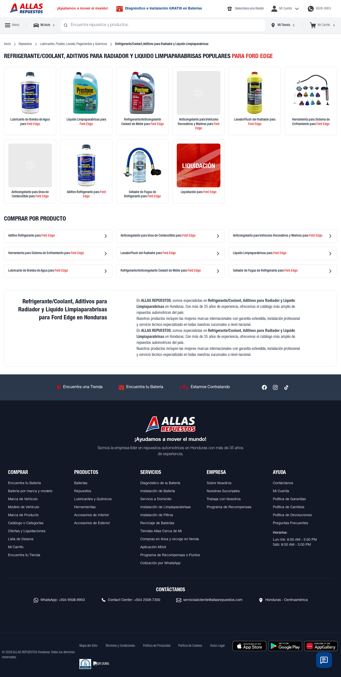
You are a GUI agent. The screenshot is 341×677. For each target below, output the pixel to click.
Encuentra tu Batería (24, 483)
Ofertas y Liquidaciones (26, 531)
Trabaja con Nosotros (224, 499)
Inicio (7, 44)
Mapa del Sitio (88, 646)
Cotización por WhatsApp (160, 563)
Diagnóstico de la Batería (160, 483)
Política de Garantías (289, 499)
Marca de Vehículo (23, 499)
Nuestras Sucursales (223, 491)
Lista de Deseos (20, 539)
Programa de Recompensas (229, 507)
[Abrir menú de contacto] (324, 660)
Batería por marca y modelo (30, 491)
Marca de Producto (23, 515)
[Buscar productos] (66, 25)
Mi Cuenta (281, 491)
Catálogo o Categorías (25, 523)
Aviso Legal (217, 646)
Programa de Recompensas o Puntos (170, 555)
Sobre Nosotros (219, 483)
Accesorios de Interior (91, 515)
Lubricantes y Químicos (93, 499)
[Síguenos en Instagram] (275, 387)
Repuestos (25, 44)
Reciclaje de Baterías (157, 523)
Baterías (80, 483)
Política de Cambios (288, 507)
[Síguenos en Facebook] (264, 387)
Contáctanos (283, 483)
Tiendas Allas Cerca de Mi (161, 531)
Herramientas (85, 507)
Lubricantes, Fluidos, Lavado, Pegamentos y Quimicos (73, 44)
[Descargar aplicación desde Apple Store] (249, 646)
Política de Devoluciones (292, 515)
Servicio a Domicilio (155, 499)
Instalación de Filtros (156, 515)
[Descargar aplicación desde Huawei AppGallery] (321, 646)
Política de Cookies (190, 646)
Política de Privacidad (156, 646)
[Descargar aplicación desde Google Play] (285, 646)
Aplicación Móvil (153, 547)
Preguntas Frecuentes (290, 523)
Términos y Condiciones (120, 646)
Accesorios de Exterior (92, 523)
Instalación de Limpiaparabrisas (165, 507)
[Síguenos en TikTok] (286, 387)
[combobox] (163, 25)
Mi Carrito (15, 547)
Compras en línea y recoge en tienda (169, 539)
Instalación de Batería (157, 491)
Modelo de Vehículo (23, 507)
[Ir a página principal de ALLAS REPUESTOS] (26, 8)
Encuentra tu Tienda (24, 555)
